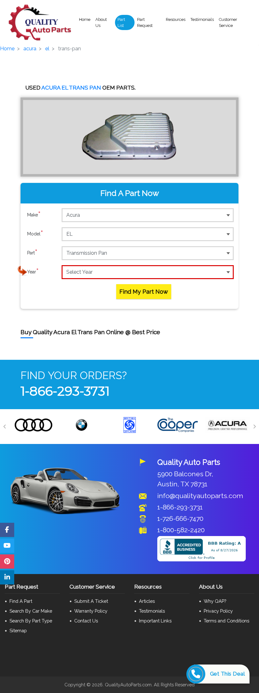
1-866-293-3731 (65, 391)
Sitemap (18, 630)
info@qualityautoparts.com (200, 496)
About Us (101, 22)
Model (35, 233)
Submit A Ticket (91, 601)
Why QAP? (215, 601)
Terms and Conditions (226, 620)
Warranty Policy (90, 611)
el (47, 49)
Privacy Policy (218, 611)
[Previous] (5, 426)
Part (32, 252)
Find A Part (20, 601)
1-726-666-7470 (180, 518)
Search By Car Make (30, 611)
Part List (121, 22)
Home (84, 19)
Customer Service (228, 22)
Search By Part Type (30, 620)
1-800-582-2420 (181, 530)
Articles (147, 601)
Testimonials (202, 19)
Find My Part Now (143, 291)
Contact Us (86, 620)
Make (34, 214)
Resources (175, 19)
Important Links (155, 620)
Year (33, 271)
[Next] (254, 426)
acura (29, 49)
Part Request (145, 22)
